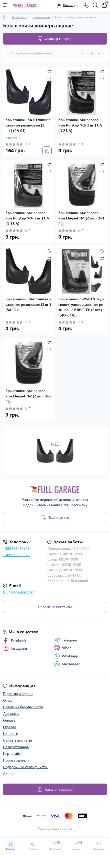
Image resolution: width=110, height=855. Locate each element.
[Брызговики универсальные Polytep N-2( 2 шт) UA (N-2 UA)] (81, 92)
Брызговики (41, 17)
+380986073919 (16, 548)
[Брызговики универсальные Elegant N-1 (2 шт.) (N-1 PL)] (81, 185)
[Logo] (24, 5)
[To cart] (47, 150)
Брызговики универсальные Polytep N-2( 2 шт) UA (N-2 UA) (80, 125)
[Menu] (5, 5)
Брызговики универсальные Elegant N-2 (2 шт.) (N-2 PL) (28, 396)
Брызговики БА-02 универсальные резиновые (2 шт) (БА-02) (28, 304)
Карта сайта (12, 754)
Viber (66, 648)
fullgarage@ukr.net (18, 592)
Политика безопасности (23, 707)
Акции (8, 774)
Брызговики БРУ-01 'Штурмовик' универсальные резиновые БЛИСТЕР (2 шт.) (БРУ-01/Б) (81, 307)
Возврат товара (16, 747)
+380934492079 (16, 555)
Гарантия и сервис (18, 694)
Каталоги (10, 734)
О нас (7, 700)
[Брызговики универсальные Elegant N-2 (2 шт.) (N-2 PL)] (28, 363)
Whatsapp (70, 656)
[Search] (95, 5)
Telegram (69, 640)
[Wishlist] (49, 71)
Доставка (11, 714)
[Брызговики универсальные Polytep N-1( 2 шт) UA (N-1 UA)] (28, 185)
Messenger (71, 664)
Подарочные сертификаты (25, 767)
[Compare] (49, 79)
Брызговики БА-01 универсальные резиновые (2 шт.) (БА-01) (28, 125)
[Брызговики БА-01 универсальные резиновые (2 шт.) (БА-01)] (28, 92)
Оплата (9, 720)
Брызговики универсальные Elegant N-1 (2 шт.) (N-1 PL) (81, 218)
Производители (16, 760)
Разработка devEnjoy (55, 828)
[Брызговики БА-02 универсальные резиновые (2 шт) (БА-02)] (28, 271)
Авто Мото (19, 17)
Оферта (9, 727)
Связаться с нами (17, 740)
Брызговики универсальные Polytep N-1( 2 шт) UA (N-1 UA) (27, 218)
